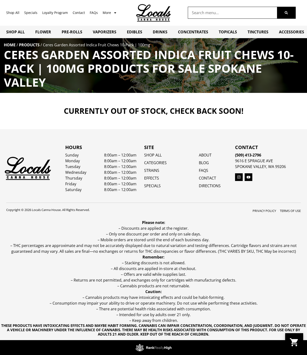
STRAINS (151, 170)
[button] (294, 342)
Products (29, 45)
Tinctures (258, 32)
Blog (204, 162)
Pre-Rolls (72, 32)
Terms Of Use (290, 211)
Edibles (134, 32)
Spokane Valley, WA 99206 (260, 166)
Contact (79, 12)
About (205, 155)
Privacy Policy (264, 211)
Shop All (12, 12)
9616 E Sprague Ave (254, 160)
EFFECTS (151, 178)
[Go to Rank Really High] (153, 347)
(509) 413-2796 (248, 155)
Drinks (160, 32)
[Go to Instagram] (239, 177)
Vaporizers (104, 32)
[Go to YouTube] (248, 177)
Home (10, 45)
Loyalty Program (55, 12)
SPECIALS (152, 185)
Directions (210, 185)
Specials (30, 12)
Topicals (228, 32)
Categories (155, 162)
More (107, 12)
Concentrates (193, 32)
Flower (43, 32)
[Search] (286, 12)
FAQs (94, 12)
